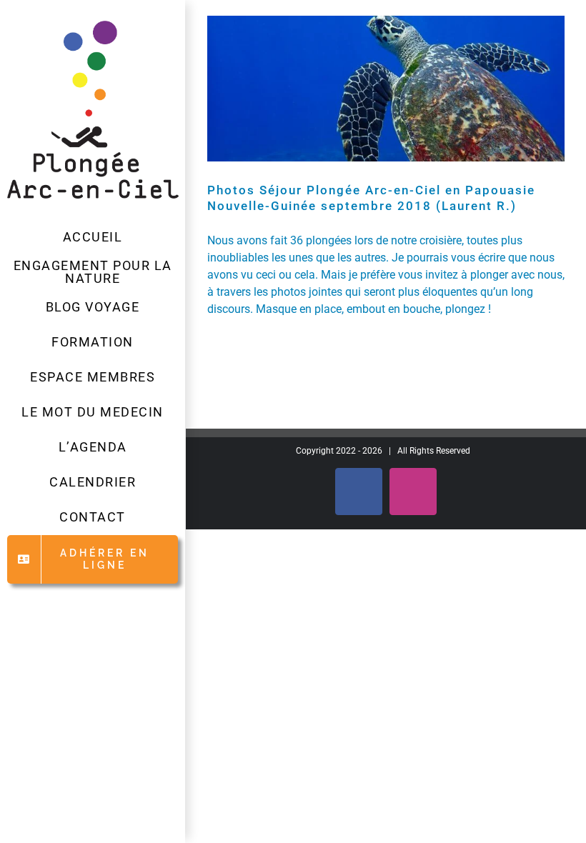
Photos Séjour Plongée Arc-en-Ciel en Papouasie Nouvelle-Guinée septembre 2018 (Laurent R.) (371, 198)
